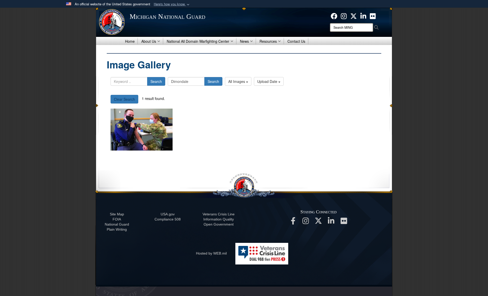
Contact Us (296, 41)
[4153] (142, 130)
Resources (268, 41)
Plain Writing (117, 229)
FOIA (117, 219)
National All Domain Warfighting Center (198, 41)
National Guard (117, 224)
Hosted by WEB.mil (211, 253)
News (244, 41)
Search (156, 81)
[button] (172, 4)
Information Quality (218, 219)
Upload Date (267, 81)
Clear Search (124, 99)
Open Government (219, 224)
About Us (148, 41)
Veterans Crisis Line (219, 214)
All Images (237, 81)
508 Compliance (168, 219)
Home (130, 41)
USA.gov (168, 214)
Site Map (117, 214)
